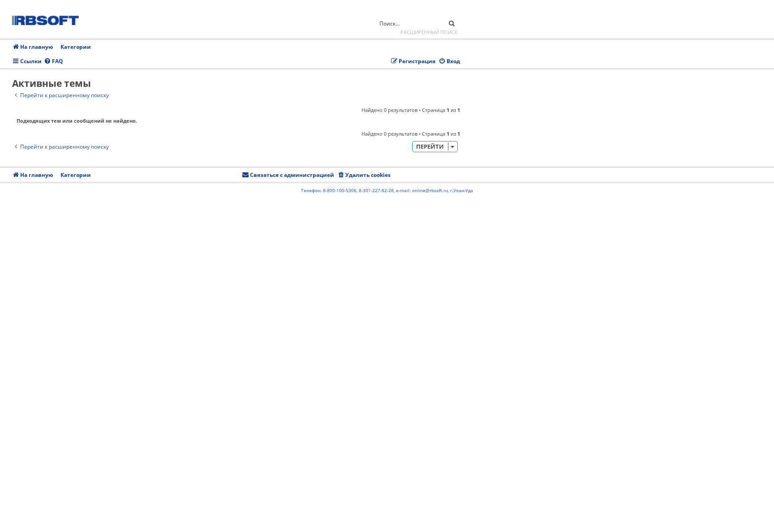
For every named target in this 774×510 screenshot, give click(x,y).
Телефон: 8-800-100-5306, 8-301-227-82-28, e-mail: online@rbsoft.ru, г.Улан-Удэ (387, 190)
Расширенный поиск (429, 32)
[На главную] (48, 19)
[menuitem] (53, 62)
